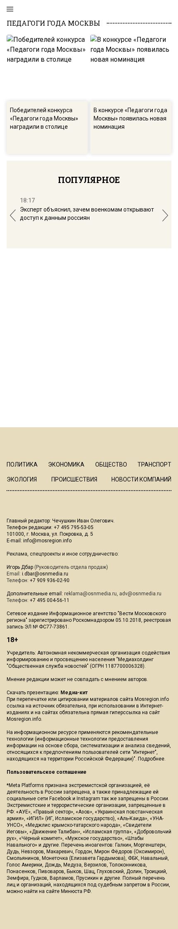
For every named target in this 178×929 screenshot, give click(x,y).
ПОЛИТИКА (22, 464)
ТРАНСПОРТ (154, 464)
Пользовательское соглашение (47, 772)
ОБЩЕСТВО (111, 464)
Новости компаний (141, 479)
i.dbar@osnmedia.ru (45, 574)
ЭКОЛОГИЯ (22, 479)
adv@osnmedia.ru (140, 594)
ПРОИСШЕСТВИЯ (74, 479)
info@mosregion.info (47, 541)
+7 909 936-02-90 (50, 580)
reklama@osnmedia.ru (90, 594)
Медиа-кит (74, 693)
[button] (13, 215)
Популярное (89, 179)
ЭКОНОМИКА (66, 464)
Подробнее (151, 759)
